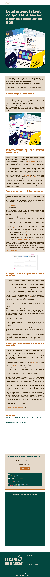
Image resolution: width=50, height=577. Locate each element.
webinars (13, 204)
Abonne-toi (24, 468)
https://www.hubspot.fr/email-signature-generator (23, 231)
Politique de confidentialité (33, 564)
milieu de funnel (31, 161)
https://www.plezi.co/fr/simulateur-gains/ (23, 239)
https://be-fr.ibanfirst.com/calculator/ (22, 236)
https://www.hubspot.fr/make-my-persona (21, 228)
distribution (34, 362)
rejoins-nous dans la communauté (16, 407)
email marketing (12, 365)
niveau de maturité (26, 175)
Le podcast (29, 555)
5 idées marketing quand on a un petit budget (15, 422)
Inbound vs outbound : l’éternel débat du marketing (16, 427)
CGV (28, 562)
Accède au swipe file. (12, 250)
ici (30, 296)
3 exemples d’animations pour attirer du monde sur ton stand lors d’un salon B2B (23, 417)
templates (14, 205)
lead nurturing (33, 176)
